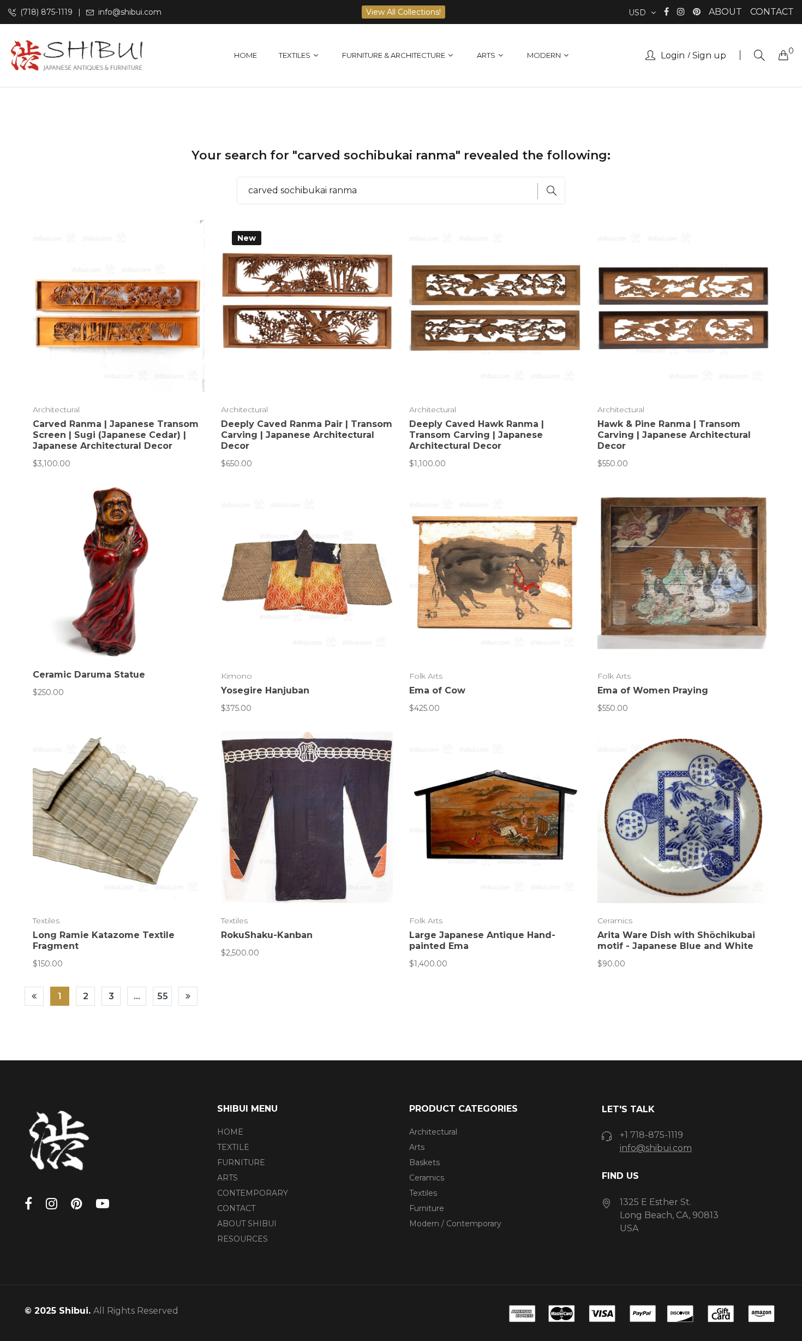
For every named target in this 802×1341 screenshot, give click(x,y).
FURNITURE (241, 1162)
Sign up (709, 56)
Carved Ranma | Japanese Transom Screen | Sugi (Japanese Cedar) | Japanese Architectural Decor (116, 435)
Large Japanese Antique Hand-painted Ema (482, 940)
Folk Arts (425, 676)
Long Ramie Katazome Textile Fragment (104, 940)
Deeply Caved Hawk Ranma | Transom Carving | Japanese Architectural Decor (476, 435)
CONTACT (772, 12)
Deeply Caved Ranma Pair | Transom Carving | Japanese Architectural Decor (306, 435)
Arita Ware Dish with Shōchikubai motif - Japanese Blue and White (676, 940)
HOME (230, 1132)
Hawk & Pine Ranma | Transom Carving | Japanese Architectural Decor (674, 435)
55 (162, 996)
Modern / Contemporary (455, 1224)
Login (673, 56)
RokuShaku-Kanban (267, 935)
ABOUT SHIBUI (247, 1224)
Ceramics (614, 920)
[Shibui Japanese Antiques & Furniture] (76, 55)
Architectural (56, 409)
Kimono (236, 676)
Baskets (424, 1162)
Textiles (46, 920)
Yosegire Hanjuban (265, 690)
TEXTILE (233, 1147)
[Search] (759, 55)
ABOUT (725, 12)
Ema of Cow (437, 690)
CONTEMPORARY (252, 1193)
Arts (416, 1147)
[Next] (187, 996)
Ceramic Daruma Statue (89, 674)
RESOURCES (242, 1239)
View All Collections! (403, 12)
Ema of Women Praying (652, 690)
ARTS (227, 1178)
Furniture (426, 1208)
